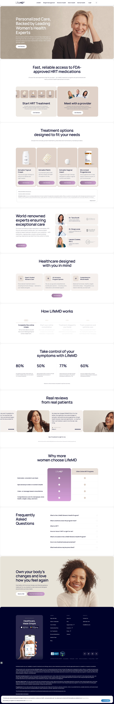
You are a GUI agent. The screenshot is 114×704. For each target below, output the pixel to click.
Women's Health (61, 2)
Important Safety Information (24, 193)
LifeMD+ (39, 2)
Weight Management (49, 2)
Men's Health (71, 2)
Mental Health (81, 2)
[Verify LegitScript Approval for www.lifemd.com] (62, 653)
